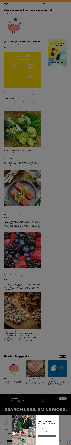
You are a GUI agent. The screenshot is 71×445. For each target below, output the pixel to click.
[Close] (57, 416)
